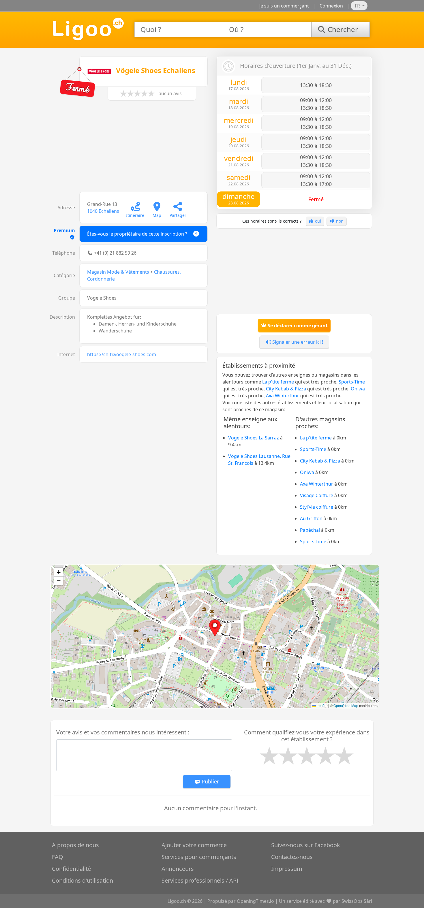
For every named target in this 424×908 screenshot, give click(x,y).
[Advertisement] (130, 149)
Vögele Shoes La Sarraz (253, 438)
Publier (209, 781)
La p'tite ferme (278, 382)
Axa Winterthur (282, 395)
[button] (215, 628)
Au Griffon (311, 518)
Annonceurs (178, 869)
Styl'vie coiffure (316, 507)
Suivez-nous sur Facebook (305, 845)
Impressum (286, 869)
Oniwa (358, 389)
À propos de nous (75, 845)
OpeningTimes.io (255, 901)
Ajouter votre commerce (194, 845)
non (339, 221)
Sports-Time (352, 382)
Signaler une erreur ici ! (297, 342)
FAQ (57, 857)
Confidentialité (71, 869)
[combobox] (178, 29)
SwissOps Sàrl (357, 901)
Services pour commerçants (199, 857)
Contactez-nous (292, 857)
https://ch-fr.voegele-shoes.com (121, 354)
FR (358, 6)
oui (317, 221)
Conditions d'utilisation (82, 880)
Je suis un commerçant (284, 6)
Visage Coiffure (316, 495)
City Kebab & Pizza (286, 389)
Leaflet (321, 705)
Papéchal (310, 530)
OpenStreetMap (345, 705)
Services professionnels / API (200, 880)
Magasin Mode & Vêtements (118, 272)
